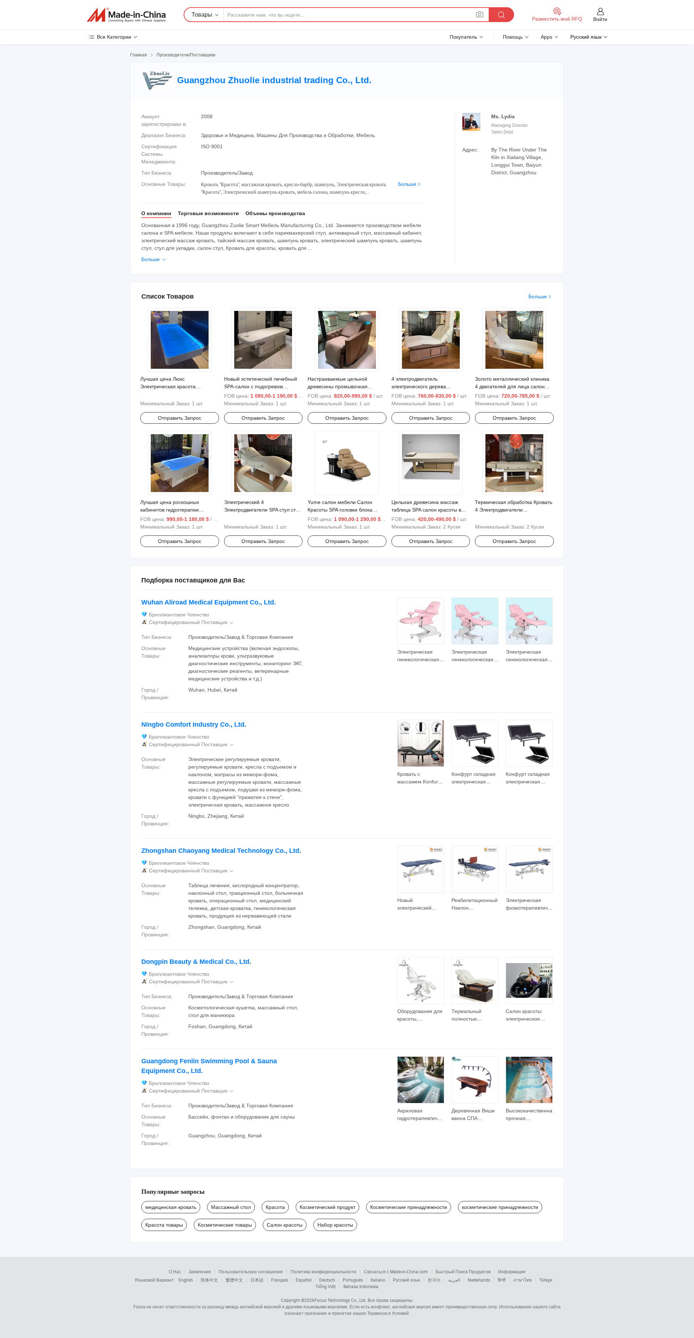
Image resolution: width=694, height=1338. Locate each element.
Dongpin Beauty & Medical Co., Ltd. (196, 961)
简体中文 (209, 1280)
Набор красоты (335, 1225)
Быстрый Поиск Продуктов (463, 1271)
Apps (546, 37)
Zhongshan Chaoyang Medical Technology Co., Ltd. (221, 850)
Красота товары (164, 1225)
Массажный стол (231, 1207)
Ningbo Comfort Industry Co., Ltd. (193, 724)
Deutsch (327, 1280)
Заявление (200, 1271)
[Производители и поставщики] (126, 14)
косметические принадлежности (500, 1207)
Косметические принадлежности (408, 1207)
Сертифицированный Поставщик (192, 622)
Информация (512, 1271)
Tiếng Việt (326, 1286)
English (186, 1280)
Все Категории (114, 37)
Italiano (377, 1280)
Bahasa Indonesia (360, 1286)
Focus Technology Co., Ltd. (340, 1300)
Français (279, 1280)
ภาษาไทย (522, 1280)
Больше (407, 184)
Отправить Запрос (179, 418)
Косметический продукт (327, 1207)
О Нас (175, 1271)
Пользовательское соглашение (251, 1271)
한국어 (434, 1280)
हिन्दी (502, 1280)
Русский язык (406, 1280)
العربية (454, 1280)
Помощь (513, 37)
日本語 (257, 1280)
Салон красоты (285, 1225)
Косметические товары (225, 1225)
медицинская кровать (170, 1207)
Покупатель (463, 37)
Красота (275, 1207)
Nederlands (479, 1280)
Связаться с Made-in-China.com (396, 1271)
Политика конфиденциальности (323, 1271)
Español (304, 1280)
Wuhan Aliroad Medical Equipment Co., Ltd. (208, 602)
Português (353, 1280)
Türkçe (545, 1280)
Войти (600, 19)
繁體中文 (234, 1280)
